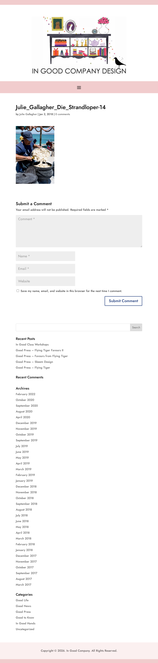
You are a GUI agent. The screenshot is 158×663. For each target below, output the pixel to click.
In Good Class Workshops (32, 344)
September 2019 (26, 440)
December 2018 (26, 486)
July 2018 (22, 515)
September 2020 (27, 406)
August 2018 (24, 509)
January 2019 (24, 481)
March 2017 (23, 585)
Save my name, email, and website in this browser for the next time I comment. (71, 291)
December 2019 (26, 423)
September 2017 (26, 573)
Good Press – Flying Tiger (33, 367)
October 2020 (25, 400)
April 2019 (23, 463)
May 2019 (22, 458)
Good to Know (25, 617)
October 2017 (25, 567)
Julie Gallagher (28, 114)
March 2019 (23, 469)
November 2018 (26, 492)
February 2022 (25, 394)
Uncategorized (25, 629)
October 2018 (25, 498)
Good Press (23, 612)
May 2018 (22, 527)
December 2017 (26, 556)
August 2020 (24, 411)
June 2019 (22, 452)
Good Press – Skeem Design (34, 362)
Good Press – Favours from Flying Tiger (42, 356)
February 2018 (25, 544)
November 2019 (26, 429)
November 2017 (26, 561)
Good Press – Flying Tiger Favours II (39, 350)
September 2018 (26, 504)
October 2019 (25, 434)
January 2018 (24, 550)
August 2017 (24, 579)
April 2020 (23, 417)
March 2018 (23, 538)
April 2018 (23, 533)
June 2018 (22, 521)
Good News (23, 606)
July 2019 (22, 446)
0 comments (62, 114)
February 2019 (25, 475)
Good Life (22, 600)
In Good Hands (25, 623)
